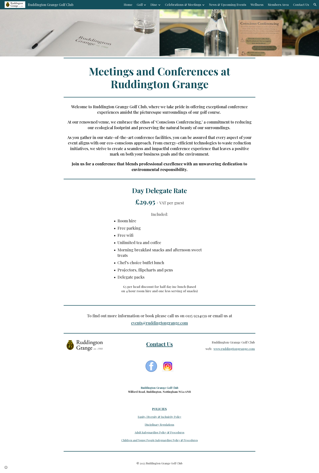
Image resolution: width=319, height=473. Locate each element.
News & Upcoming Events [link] (227, 4)
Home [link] (128, 4)
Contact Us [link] (301, 4)
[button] (315, 5)
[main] (159, 77)
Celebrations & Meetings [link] (183, 4)
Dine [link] (154, 4)
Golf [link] (140, 4)
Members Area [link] (278, 4)
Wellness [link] (257, 4)
